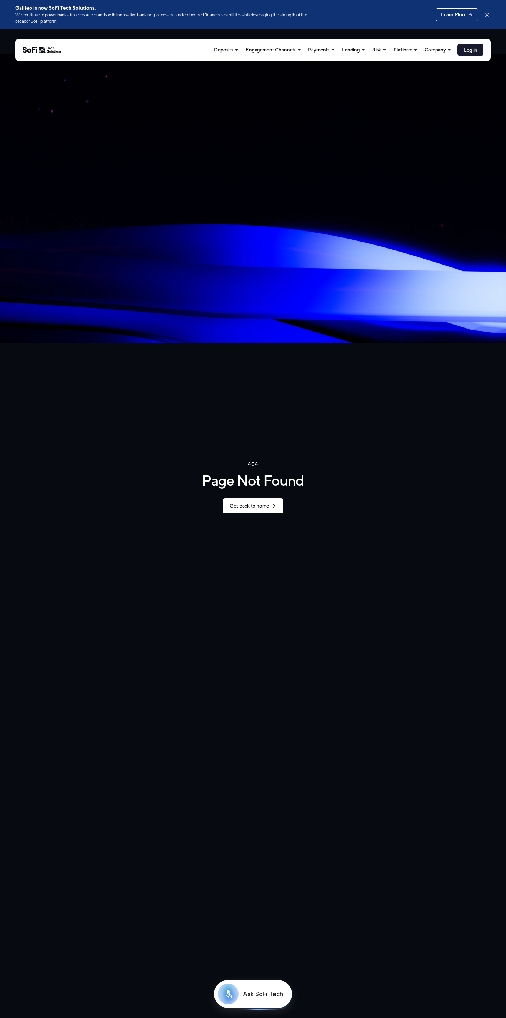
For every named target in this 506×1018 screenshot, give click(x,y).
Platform (402, 50)
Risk (376, 50)
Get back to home (249, 506)
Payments (319, 50)
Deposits (223, 50)
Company (435, 50)
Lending (351, 50)
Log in (470, 50)
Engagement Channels (271, 50)
